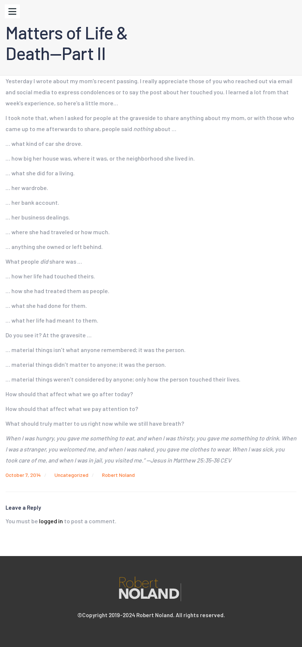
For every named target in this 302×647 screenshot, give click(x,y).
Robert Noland (118, 475)
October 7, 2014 (23, 475)
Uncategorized (71, 475)
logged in (51, 520)
